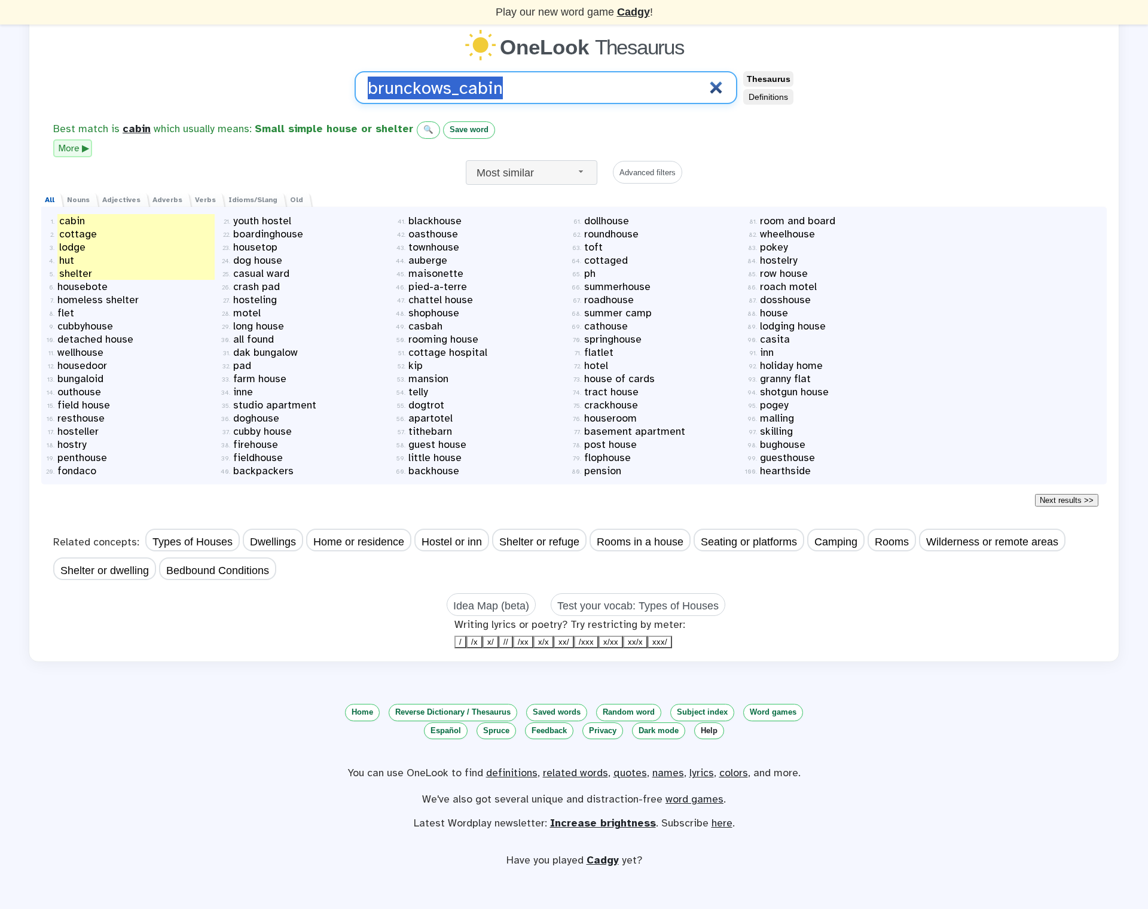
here (722, 822)
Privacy (602, 730)
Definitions (768, 97)
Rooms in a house (640, 542)
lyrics (701, 772)
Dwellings (273, 542)
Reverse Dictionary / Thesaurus (453, 711)
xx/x (635, 641)
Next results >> (1067, 500)
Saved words (557, 711)
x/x (543, 641)
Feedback (549, 730)
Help (709, 730)
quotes (630, 772)
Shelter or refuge (539, 542)
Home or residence (358, 542)
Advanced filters (647, 172)
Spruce (496, 730)
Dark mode (659, 730)
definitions (512, 772)
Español (445, 730)
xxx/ (659, 641)
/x (474, 641)
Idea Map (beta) (491, 606)
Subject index (702, 711)
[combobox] (531, 172)
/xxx (586, 641)
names (668, 772)
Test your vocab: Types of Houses (638, 606)
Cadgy (633, 12)
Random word (629, 711)
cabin (137, 128)
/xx (523, 641)
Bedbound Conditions (217, 570)
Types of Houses (192, 542)
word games (694, 799)
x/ (490, 641)
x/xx (610, 641)
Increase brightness (603, 822)
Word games (773, 711)
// (505, 641)
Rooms (892, 542)
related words (575, 772)
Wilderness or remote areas (992, 542)
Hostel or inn (452, 542)
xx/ (563, 641)
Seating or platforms (749, 542)
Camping (835, 542)
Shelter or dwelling (104, 570)
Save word (469, 129)
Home (362, 711)
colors (733, 772)
